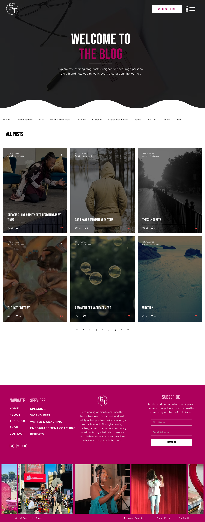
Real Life (151, 119)
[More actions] (62, 154)
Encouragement (25, 119)
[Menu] (192, 9)
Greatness (81, 119)
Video (178, 119)
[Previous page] (83, 329)
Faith (41, 119)
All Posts (7, 119)
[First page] (77, 329)
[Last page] (127, 329)
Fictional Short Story (60, 119)
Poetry (137, 119)
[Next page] (121, 329)
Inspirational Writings (118, 119)
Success (165, 119)
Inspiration (97, 119)
